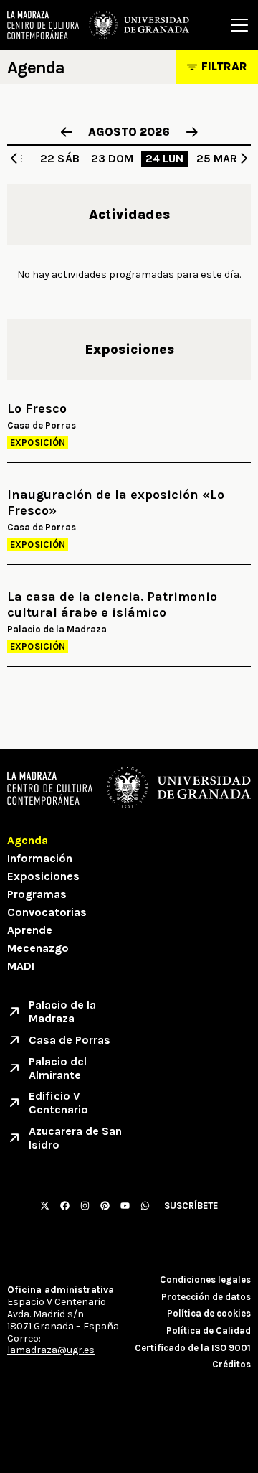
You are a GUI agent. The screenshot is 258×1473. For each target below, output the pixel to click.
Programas (37, 894)
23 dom (112, 158)
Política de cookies (209, 1313)
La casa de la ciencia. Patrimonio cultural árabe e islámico (112, 604)
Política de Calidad (208, 1330)
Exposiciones (43, 876)
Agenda (27, 840)
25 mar (217, 158)
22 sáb (60, 158)
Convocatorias (47, 912)
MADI (20, 966)
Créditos (231, 1364)
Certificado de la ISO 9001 (193, 1347)
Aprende (29, 930)
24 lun (164, 158)
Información (39, 858)
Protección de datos (206, 1296)
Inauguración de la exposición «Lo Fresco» (115, 502)
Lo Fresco (37, 408)
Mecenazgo (38, 948)
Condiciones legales (205, 1279)
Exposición (37, 442)
